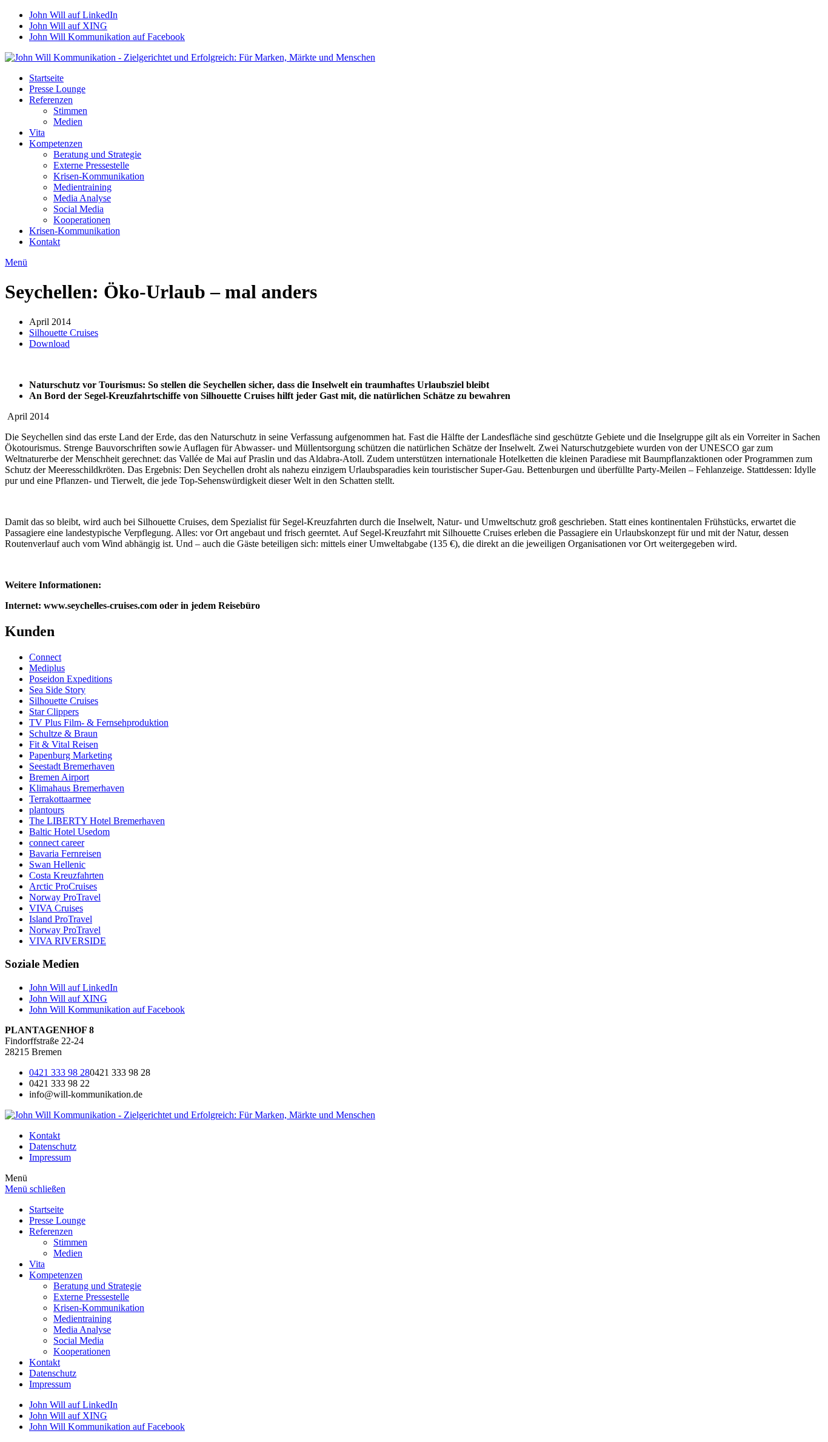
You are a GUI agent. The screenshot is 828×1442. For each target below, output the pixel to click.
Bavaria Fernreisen (65, 853)
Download (49, 343)
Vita (37, 132)
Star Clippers (54, 711)
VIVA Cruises (56, 908)
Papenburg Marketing (70, 755)
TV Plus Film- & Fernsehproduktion (99, 722)
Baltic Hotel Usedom (69, 832)
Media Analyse (82, 198)
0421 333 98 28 (59, 1072)
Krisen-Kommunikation (98, 176)
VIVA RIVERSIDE (67, 941)
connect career (56, 842)
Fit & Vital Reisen (63, 744)
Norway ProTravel (65, 897)
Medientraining (82, 187)
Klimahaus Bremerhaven (76, 788)
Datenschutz (52, 1146)
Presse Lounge (57, 89)
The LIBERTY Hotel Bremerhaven (97, 821)
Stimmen (70, 111)
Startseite (46, 78)
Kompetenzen (55, 143)
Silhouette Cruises (63, 332)
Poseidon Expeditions (70, 679)
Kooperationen (81, 220)
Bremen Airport (59, 777)
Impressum (50, 1157)
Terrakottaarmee (60, 799)
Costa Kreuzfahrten (66, 875)
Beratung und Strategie (97, 154)
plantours (46, 810)
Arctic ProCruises (63, 886)
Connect (45, 657)
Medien (67, 121)
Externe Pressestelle (91, 165)
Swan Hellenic (57, 864)
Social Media (78, 209)
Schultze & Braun (63, 733)
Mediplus (47, 668)
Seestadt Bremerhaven (72, 766)
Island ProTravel (60, 919)
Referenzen (51, 100)
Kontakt (44, 241)
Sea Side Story (57, 690)
